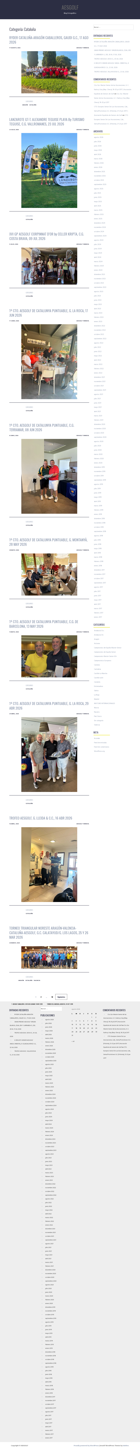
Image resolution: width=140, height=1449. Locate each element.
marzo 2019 (98, 505)
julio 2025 (97, 193)
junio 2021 (97, 403)
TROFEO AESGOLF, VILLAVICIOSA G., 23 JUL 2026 (111, 72)
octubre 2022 (99, 334)
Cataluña (32, 105)
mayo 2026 (98, 150)
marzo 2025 (98, 210)
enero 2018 (98, 565)
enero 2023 (98, 321)
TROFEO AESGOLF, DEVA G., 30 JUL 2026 (108, 59)
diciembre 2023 (99, 274)
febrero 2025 (99, 214)
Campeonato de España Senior (105, 652)
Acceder (97, 738)
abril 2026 (97, 154)
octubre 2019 (99, 476)
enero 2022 (98, 373)
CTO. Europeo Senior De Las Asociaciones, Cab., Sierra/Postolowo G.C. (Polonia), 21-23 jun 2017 (111, 119)
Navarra (96, 712)
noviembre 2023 (100, 278)
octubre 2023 (99, 283)
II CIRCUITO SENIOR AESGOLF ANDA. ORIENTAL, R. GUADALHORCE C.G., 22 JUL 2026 (23, 1044)
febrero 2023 (98, 317)
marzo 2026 (98, 159)
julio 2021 (97, 398)
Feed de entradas (100, 742)
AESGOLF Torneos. (82, 48)
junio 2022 (98, 351)
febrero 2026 (99, 163)
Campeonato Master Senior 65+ (105, 656)
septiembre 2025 (100, 184)
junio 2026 (98, 146)
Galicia (96, 690)
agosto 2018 (98, 535)
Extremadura (98, 686)
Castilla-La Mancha (100, 673)
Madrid (96, 699)
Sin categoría (98, 720)
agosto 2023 (98, 291)
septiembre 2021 (100, 390)
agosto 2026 (98, 137)
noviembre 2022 (100, 330)
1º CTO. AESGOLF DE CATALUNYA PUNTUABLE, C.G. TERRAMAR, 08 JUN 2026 (41, 427)
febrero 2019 (98, 510)
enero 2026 (98, 167)
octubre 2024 (99, 231)
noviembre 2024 (100, 227)
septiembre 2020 (100, 437)
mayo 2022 (98, 356)
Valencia (37, 980)
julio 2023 (97, 296)
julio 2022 (97, 347)
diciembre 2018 (99, 518)
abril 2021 (97, 411)
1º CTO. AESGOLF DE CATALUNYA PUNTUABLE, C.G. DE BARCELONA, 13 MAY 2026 (43, 624)
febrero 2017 (98, 613)
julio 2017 (97, 591)
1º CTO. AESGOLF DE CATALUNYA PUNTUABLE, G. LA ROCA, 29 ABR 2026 (49, 705)
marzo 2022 (98, 364)
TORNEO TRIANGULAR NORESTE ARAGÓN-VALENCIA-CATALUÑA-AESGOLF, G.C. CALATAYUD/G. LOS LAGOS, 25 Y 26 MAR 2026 (48, 932)
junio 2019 (97, 493)
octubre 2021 (99, 386)
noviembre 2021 (99, 381)
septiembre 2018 (100, 531)
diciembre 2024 (99, 223)
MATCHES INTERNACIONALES (104, 703)
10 (52, 997)
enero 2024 (98, 270)
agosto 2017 (98, 587)
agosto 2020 (98, 441)
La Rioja (96, 695)
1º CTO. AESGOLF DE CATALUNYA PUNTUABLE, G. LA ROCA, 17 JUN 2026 (48, 313)
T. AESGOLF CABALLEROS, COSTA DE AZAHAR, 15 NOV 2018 (27, 1004)
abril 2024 (97, 257)
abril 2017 (97, 604)
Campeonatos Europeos (102, 660)
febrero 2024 (99, 266)
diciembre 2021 (99, 377)
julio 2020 (97, 446)
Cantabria (97, 669)
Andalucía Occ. (99, 630)
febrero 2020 (99, 458)
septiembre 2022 (100, 338)
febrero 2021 (98, 420)
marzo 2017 (98, 608)
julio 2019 (97, 488)
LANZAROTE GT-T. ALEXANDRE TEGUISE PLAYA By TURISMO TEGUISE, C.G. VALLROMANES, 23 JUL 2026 (46, 121)
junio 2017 (97, 595)
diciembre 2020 (99, 424)
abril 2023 (97, 308)
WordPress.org (99, 751)
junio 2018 (97, 544)
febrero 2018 (98, 561)
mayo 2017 (98, 600)
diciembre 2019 (99, 467)
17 (72, 1028)
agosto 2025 (98, 188)
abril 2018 (97, 553)
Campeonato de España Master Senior (107, 648)
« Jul (73, 1041)
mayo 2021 (98, 407)
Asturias (97, 643)
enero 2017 (98, 617)
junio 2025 (98, 197)
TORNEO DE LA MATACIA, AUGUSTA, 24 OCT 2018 (60, 1004)
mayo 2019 (98, 497)
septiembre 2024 (100, 236)
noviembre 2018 (99, 523)
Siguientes (61, 997)
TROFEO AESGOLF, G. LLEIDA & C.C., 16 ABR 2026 (40, 817)
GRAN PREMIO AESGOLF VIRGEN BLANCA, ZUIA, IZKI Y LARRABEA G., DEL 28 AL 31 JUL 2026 (23, 1025)
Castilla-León (98, 678)
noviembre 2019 (99, 471)
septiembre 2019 (100, 480)
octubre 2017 (99, 578)
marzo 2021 (98, 416)
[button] (49, 72)
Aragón (25, 105)
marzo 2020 (98, 454)
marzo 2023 (98, 313)
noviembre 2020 (100, 428)
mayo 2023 (98, 304)
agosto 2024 (98, 240)
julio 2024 (97, 244)
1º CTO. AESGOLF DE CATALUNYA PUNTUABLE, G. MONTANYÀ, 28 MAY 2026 (48, 542)
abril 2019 (97, 501)
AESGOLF (70, 7)
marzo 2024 (98, 261)
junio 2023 (97, 300)
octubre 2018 (99, 527)
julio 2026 (97, 141)
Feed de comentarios (101, 747)
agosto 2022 (98, 343)
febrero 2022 (99, 368)
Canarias (97, 665)
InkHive (126, 1445)
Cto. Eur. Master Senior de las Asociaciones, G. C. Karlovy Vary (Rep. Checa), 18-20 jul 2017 (112, 98)
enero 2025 (98, 218)
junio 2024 (98, 248)
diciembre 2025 (99, 171)
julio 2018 (97, 540)
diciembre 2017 (99, 570)
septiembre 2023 (100, 287)
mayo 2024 (98, 253)
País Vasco (98, 716)
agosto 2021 (98, 394)
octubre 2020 (99, 433)
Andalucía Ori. (99, 635)
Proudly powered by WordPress (86, 1445)
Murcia (96, 707)
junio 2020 (98, 450)
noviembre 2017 (99, 574)
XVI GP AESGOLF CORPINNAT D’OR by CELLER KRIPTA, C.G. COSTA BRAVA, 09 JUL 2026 (46, 236)
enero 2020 (98, 463)
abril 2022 (97, 360)
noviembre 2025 (100, 176)
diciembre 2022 (99, 326)
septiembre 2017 (100, 583)
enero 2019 (98, 514)
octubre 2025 (99, 180)
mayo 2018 (98, 548)
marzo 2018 (98, 557)
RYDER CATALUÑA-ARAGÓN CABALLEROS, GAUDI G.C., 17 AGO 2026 (48, 40)
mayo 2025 (98, 201)
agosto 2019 (98, 484)
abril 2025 (97, 206)
